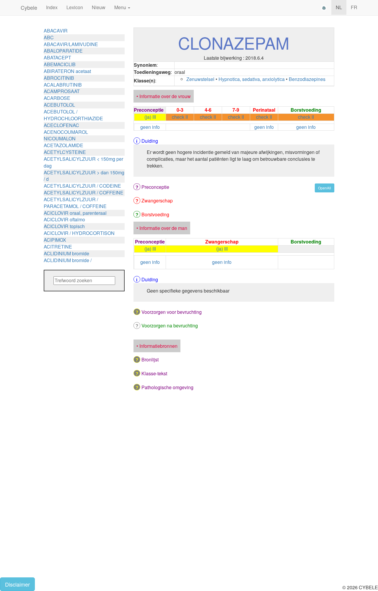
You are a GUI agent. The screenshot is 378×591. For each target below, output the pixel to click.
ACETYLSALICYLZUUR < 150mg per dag (83, 162)
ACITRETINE (58, 246)
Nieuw (98, 7)
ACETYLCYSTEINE (65, 152)
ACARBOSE (57, 98)
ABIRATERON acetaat (67, 71)
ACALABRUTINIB (63, 84)
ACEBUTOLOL (59, 104)
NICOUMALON (60, 138)
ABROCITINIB (59, 77)
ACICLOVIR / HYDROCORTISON (79, 233)
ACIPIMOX (55, 239)
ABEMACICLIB (60, 64)
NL (339, 7)
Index (52, 7)
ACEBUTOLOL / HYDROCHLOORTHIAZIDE (73, 115)
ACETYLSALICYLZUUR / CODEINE (82, 185)
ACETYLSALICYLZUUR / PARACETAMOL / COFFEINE (75, 203)
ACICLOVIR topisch (64, 226)
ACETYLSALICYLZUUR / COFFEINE (83, 192)
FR (354, 7)
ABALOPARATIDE (63, 50)
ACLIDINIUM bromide (66, 253)
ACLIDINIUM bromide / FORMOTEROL (68, 263)
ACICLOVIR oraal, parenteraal (75, 213)
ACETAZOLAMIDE (63, 145)
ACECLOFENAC (61, 125)
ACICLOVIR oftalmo (64, 219)
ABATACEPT (57, 57)
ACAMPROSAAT (62, 91)
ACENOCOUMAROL (66, 132)
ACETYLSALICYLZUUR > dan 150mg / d (84, 176)
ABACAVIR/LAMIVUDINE (71, 44)
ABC (49, 37)
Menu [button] (120, 7)
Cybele (29, 7)
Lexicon (74, 7)
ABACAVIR (56, 30)
